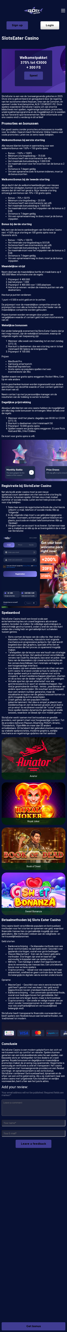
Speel (34, 75)
